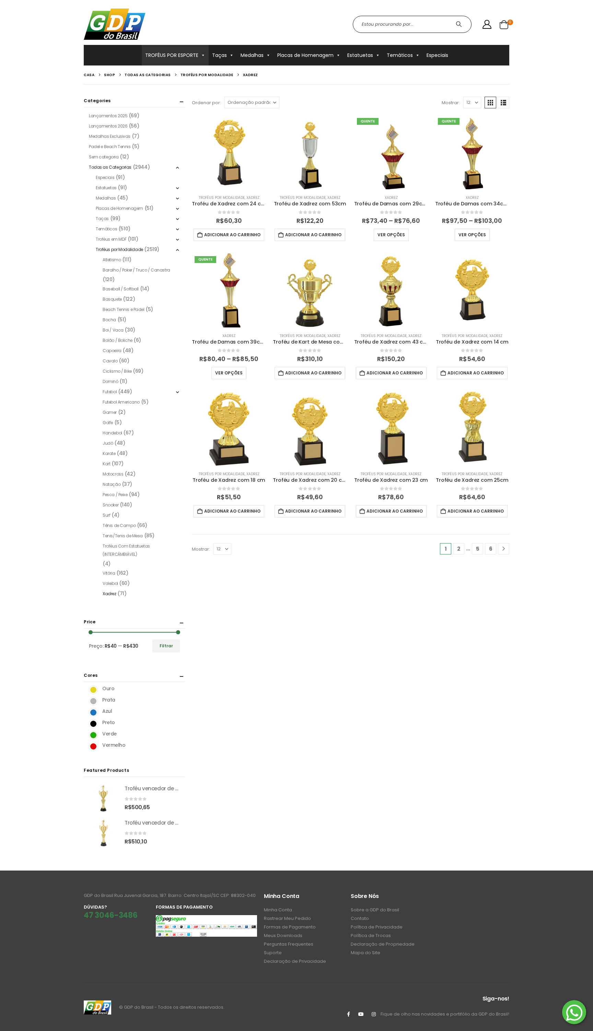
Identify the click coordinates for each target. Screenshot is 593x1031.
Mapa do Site (365, 952)
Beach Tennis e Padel (123, 309)
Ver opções (391, 235)
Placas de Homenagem (305, 55)
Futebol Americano (121, 402)
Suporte (273, 952)
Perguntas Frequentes (288, 944)
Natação (111, 484)
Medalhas (252, 55)
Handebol (112, 433)
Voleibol (110, 583)
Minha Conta (278, 910)
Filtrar (166, 646)
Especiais (437, 55)
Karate (109, 453)
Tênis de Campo (119, 525)
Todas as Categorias (110, 167)
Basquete (112, 299)
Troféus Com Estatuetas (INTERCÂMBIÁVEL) (126, 550)
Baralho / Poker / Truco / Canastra (136, 270)
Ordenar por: (206, 102)
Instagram (374, 1014)
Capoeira (112, 350)
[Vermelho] (93, 746)
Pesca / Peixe (115, 494)
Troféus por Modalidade (222, 197)
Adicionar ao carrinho (232, 235)
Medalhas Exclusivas (109, 136)
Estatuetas (360, 55)
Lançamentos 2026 (108, 126)
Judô (108, 443)
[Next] (503, 548)
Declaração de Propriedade (383, 944)
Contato (360, 918)
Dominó (110, 381)
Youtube (361, 1014)
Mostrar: (451, 102)
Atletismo (112, 260)
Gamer (110, 412)
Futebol (110, 392)
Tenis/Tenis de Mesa (123, 536)
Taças (219, 55)
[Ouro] (93, 690)
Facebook (348, 1014)
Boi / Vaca (113, 330)
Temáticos (400, 55)
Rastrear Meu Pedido (287, 918)
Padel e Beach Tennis (110, 146)
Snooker (110, 505)
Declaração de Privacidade (295, 961)
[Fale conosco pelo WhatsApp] (574, 1012)
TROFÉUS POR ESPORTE (171, 55)
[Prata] (93, 701)
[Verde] (93, 735)
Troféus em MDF (111, 239)
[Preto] (93, 724)
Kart (106, 464)
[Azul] (93, 712)
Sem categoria (104, 157)
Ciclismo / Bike (117, 371)
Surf (106, 515)
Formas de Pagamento (290, 927)
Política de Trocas (371, 935)
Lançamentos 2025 (108, 116)
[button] (490, 102)
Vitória (109, 573)
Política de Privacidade (377, 927)
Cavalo (110, 361)
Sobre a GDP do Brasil (375, 910)
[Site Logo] (115, 24)
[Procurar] (459, 24)
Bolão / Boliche (117, 340)
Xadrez (252, 197)
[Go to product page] (229, 152)
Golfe (108, 422)
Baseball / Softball (121, 289)
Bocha (109, 320)
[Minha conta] (487, 24)
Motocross (113, 474)
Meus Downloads (283, 935)
